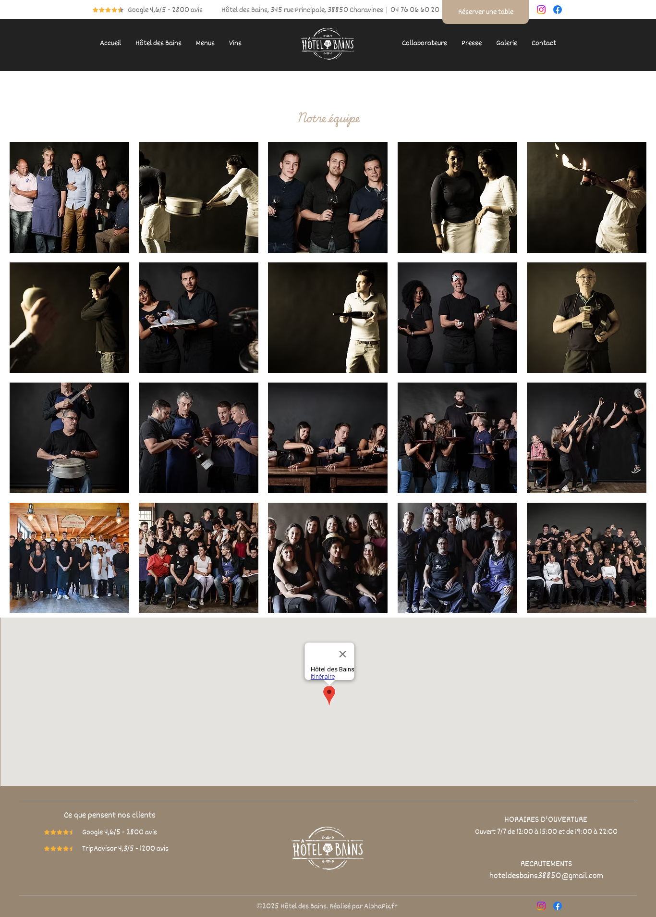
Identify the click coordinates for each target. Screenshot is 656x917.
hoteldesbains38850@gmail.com (546, 875)
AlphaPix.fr (380, 906)
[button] (158, 43)
